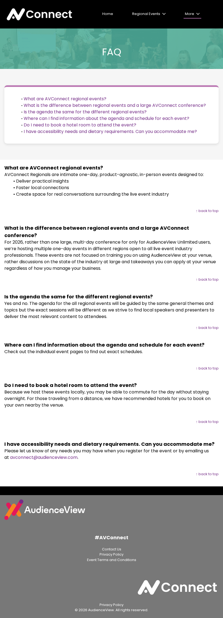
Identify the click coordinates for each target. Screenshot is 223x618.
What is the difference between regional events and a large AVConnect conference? (115, 105)
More (189, 13)
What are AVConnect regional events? (65, 99)
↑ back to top (207, 210)
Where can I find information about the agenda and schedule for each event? (106, 118)
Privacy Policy (111, 554)
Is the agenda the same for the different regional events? (85, 112)
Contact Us (111, 549)
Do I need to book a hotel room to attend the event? (80, 125)
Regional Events (146, 13)
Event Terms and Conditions (111, 559)
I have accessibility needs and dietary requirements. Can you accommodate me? (110, 131)
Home (107, 13)
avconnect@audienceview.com (44, 457)
